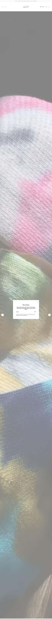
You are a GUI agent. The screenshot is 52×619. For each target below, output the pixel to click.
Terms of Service (22, 315)
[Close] (37, 302)
